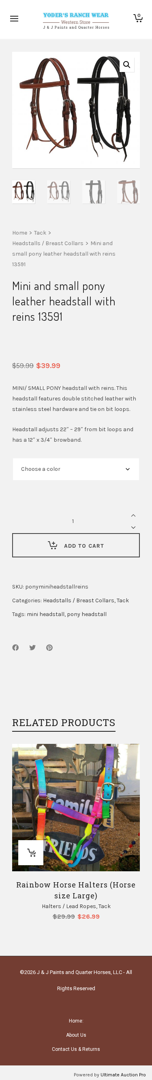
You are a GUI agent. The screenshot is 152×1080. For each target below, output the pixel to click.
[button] (127, 64)
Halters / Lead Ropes (69, 906)
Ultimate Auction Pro (123, 1075)
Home (19, 232)
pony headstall (87, 614)
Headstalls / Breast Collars (47, 243)
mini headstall (45, 614)
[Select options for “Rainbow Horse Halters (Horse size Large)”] (30, 852)
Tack (40, 232)
